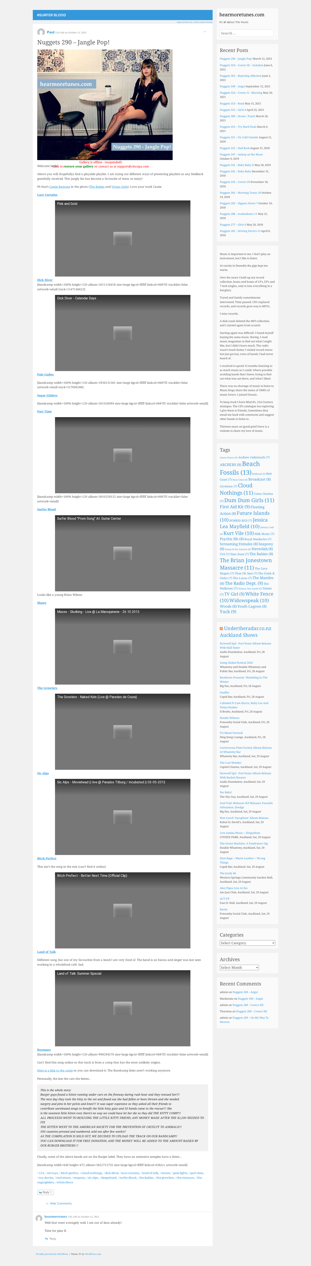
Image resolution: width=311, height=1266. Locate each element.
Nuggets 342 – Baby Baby (235, 171)
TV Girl (234, 594)
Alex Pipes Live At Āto (234, 888)
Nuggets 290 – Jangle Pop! (73, 42)
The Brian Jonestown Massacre (246, 563)
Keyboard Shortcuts (185, 22)
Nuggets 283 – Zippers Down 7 (239, 203)
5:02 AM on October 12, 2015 (83, 1216)
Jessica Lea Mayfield (244, 523)
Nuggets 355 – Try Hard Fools (238, 127)
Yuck (228, 611)
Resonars (44, 1050)
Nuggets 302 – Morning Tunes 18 (240, 193)
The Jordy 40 (228, 873)
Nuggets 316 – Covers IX (235, 182)
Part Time (44, 411)
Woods (228, 606)
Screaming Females (239, 543)
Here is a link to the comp (55, 1070)
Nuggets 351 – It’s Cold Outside (239, 137)
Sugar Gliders (47, 395)
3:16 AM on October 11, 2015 (70, 32)
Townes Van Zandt (250, 588)
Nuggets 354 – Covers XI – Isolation (241, 65)
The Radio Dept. (244, 583)
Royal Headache (257, 539)
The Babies (97, 187)
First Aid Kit (235, 507)
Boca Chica (240, 479)
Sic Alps (43, 773)
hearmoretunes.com (241, 14)
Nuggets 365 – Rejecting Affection (240, 76)
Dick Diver (45, 280)
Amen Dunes (229, 457)
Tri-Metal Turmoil (231, 733)
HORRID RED (240, 520)
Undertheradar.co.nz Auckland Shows (245, 631)
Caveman (228, 486)
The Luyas (242, 578)
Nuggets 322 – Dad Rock (234, 148)
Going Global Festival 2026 (236, 663)
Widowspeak (249, 600)
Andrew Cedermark (254, 457)
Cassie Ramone (60, 187)
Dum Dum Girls (249, 500)
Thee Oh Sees (246, 573)
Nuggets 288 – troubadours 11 (238, 214)
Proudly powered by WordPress (52, 1253)
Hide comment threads (203, 22)
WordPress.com (93, 1253)
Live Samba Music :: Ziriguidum (240, 833)
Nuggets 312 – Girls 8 (233, 110)
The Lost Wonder (230, 763)
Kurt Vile (238, 533)
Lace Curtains (47, 195)
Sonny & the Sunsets (238, 549)
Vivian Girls (119, 187)
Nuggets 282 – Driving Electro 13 (240, 231)
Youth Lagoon (252, 606)
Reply (47, 1192)
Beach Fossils (240, 468)
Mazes (41, 603)
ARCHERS (230, 464)
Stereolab (262, 548)
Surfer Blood (46, 509)
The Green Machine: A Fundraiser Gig (244, 843)
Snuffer (224, 692)
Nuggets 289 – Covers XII (248, 1005)
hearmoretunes (56, 1216)
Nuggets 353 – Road (232, 103)
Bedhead (259, 473)
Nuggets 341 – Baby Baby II (237, 165)
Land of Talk (46, 952)
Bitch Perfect (46, 858)
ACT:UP (225, 898)
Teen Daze (239, 554)
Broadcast (259, 479)
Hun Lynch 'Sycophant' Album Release (244, 818)
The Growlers (47, 688)
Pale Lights (45, 374)
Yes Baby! (226, 792)
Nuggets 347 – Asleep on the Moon (241, 154)
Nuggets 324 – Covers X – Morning (241, 93)
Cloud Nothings (236, 489)
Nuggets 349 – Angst (232, 86)
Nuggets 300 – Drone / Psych (237, 116)
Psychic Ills (232, 538)
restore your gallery (78, 166)
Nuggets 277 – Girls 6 (233, 224)
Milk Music (264, 534)
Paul (51, 32)
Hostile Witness (229, 718)
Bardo (223, 909)
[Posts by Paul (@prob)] (41, 33)
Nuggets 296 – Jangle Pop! (236, 58)
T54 (225, 554)
